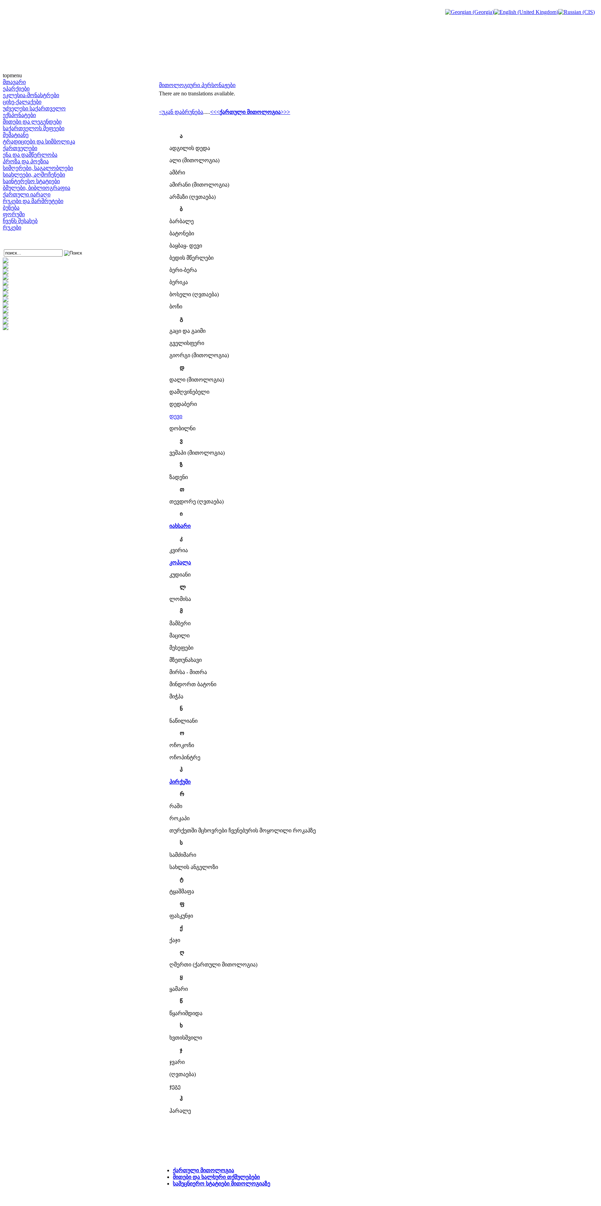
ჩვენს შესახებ (20, 221)
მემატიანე (16, 135)
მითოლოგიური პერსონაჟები (197, 85)
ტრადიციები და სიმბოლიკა (39, 141)
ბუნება (11, 208)
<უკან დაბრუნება (181, 112)
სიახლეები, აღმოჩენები (34, 175)
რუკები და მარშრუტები (33, 201)
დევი (175, 416)
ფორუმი (14, 214)
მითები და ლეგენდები (32, 122)
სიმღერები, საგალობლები (38, 168)
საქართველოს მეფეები (33, 128)
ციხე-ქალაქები (22, 102)
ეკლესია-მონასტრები (31, 95)
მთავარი (14, 82)
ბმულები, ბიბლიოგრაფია (36, 188)
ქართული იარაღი (26, 194)
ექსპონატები (19, 115)
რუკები (12, 227)
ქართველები (20, 148)
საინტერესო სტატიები (31, 181)
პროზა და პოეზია (26, 161)
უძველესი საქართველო (34, 108)
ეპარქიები (16, 89)
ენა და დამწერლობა (30, 155)
